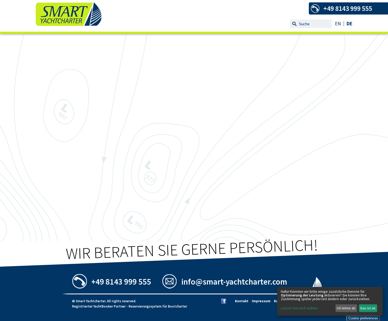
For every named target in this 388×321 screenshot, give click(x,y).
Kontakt (241, 301)
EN (338, 23)
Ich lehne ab (346, 308)
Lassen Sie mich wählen (299, 308)
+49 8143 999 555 (121, 281)
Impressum (261, 301)
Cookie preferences (363, 318)
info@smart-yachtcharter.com (234, 281)
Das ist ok (368, 308)
